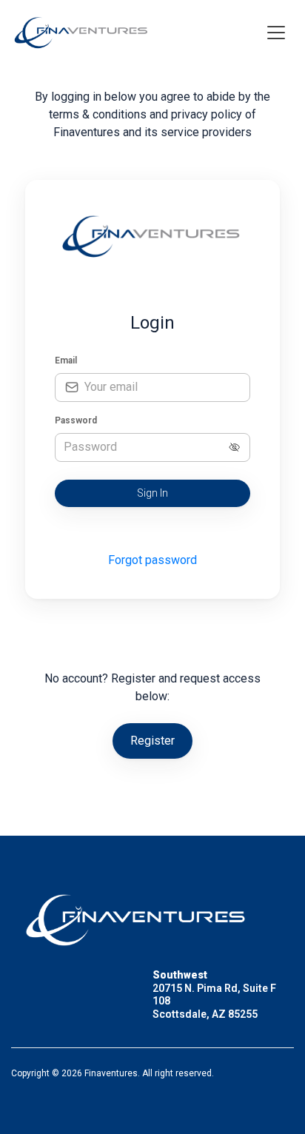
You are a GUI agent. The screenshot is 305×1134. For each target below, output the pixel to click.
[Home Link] (82, 32)
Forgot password (152, 560)
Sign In (152, 493)
